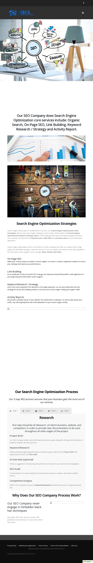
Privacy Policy (11, 546)
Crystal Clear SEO (29, 554)
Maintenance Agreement (27, 546)
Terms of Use (43, 546)
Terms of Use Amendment (59, 546)
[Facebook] (83, 3)
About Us (74, 546)
